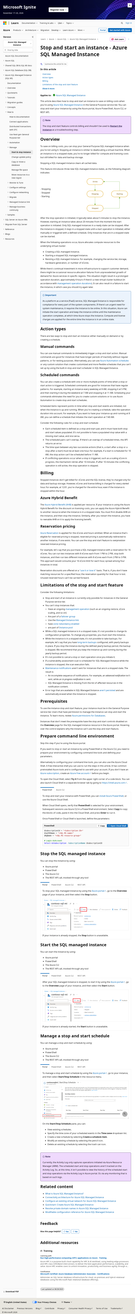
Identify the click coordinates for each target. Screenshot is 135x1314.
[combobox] (18, 43)
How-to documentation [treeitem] (19, 117)
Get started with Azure (120, 30)
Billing (45, 81)
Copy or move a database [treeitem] (18, 163)
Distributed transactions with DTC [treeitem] (20, 128)
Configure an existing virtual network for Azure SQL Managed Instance (80, 1201)
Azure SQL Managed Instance (83, 39)
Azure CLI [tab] (60, 790)
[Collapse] (32, 37)
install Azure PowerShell (112, 795)
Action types (47, 77)
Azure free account (79, 773)
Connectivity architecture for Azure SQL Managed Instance (74, 1197)
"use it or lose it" (88, 570)
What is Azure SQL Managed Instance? (64, 1193)
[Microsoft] (5, 23)
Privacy (60, 1308)
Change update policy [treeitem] (21, 157)
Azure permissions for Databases (88, 715)
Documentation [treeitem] (14, 83)
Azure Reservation (49, 533)
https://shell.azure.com (113, 782)
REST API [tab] (81, 884)
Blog (38, 1308)
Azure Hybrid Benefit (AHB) (58, 504)
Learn (43, 39)
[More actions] (128, 39)
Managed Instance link (67, 620)
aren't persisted (107, 690)
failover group (68, 616)
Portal (103, 30)
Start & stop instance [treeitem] (21, 152)
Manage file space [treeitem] (20, 170)
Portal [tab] (44, 884)
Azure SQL (61, 39)
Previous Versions (25, 1308)
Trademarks (116, 1308)
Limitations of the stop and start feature (60, 84)
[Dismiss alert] (130, 5)
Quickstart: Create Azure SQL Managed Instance (69, 1204)
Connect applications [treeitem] (18, 121)
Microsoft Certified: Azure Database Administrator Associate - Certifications (74, 1274)
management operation (77, 609)
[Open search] (122, 23)
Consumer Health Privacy (80, 1308)
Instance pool (66, 627)
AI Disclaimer (8, 1308)
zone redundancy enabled (66, 623)
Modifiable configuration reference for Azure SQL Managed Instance (79, 1212)
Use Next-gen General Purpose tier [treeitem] (19, 136)
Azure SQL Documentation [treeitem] (16, 56)
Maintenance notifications (58, 668)
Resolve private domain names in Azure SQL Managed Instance (76, 1208)
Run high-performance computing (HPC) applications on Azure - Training (73, 1258)
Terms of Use (101, 1308)
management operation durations (74, 283)
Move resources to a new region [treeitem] (20, 176)
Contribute (49, 1308)
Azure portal (98, 890)
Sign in (129, 23)
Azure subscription (49, 773)
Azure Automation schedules (114, 360)
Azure (51, 39)
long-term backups (86, 642)
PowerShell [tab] (47, 790)
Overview (46, 74)
